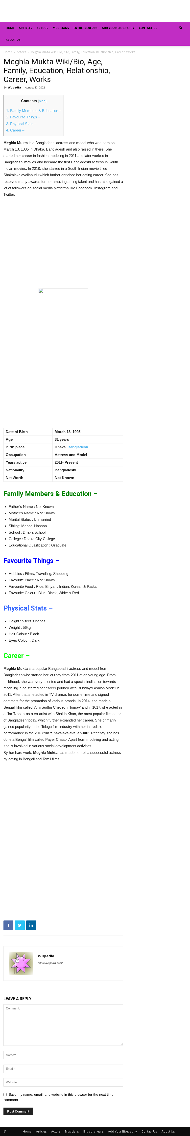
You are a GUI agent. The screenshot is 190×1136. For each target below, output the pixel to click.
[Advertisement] (63, 238)
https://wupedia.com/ (50, 962)
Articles (25, 28)
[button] (181, 28)
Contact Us (148, 28)
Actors (42, 28)
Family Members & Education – (33, 111)
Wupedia (14, 87)
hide (42, 101)
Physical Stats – (21, 124)
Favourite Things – (23, 117)
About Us (13, 40)
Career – (15, 130)
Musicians (61, 28)
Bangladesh (78, 447)
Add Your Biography (118, 28)
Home (10, 28)
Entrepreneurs (85, 28)
